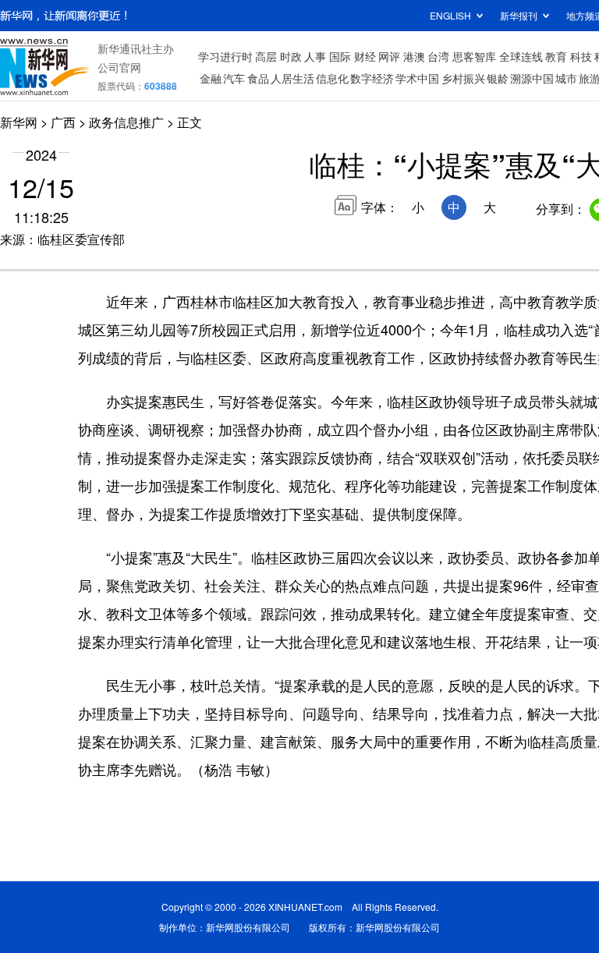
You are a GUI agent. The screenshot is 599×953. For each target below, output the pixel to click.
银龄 (498, 78)
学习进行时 (225, 56)
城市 (566, 78)
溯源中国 (532, 78)
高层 (266, 56)
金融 (211, 78)
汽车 (234, 78)
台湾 (438, 56)
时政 (291, 56)
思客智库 (474, 56)
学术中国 (417, 78)
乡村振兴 (463, 78)
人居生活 (292, 78)
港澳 (414, 56)
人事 (315, 56)
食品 (258, 78)
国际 (340, 56)
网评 (389, 56)
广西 (63, 122)
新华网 (18, 122)
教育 (556, 56)
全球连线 (521, 56)
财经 (365, 56)
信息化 (332, 78)
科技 (581, 56)
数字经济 (372, 78)
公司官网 (119, 67)
